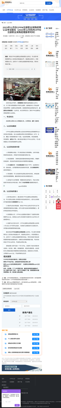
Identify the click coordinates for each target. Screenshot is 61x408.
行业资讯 (51, 10)
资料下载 (44, 10)
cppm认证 (16, 288)
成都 (46, 196)
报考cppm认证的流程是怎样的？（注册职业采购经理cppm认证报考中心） (21, 265)
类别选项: (6, 301)
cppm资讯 (9, 22)
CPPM (8, 108)
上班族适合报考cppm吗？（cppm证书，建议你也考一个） (57, 39)
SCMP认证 (18, 10)
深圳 (57, 191)
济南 (49, 201)
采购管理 (20, 103)
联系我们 (4, 385)
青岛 (46, 201)
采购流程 (21, 165)
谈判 (11, 139)
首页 (4, 10)
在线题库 (38, 10)
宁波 (46, 207)
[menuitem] (4, 10)
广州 (53, 191)
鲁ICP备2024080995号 (43, 406)
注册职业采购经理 (7, 288)
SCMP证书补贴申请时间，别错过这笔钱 (14, 259)
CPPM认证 (10, 10)
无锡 (53, 201)
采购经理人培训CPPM (30, 36)
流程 (11, 165)
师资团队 (24, 10)
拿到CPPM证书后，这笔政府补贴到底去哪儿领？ (17, 261)
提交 (9, 310)
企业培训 (31, 10)
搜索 (50, 3)
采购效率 (35, 167)
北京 (46, 191)
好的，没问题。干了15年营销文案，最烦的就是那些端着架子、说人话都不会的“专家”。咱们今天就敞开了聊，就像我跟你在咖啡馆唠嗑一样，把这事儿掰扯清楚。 (21, 270)
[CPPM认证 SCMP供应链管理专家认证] (18, 301)
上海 (49, 191)
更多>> (57, 28)
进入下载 (36, 334)
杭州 (49, 196)
